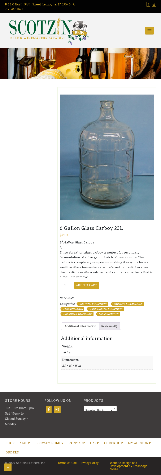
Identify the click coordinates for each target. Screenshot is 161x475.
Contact (77, 443)
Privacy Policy (50, 443)
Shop (10, 443)
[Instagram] (57, 409)
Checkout (113, 443)
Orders (12, 452)
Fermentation (73, 308)
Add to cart (86, 285)
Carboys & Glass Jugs (128, 303)
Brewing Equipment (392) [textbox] (101, 410)
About (25, 443)
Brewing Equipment (93, 303)
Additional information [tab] (80, 326)
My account (139, 443)
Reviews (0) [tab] (109, 326)
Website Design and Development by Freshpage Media (128, 466)
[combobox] (100, 409)
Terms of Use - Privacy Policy (78, 463)
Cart (94, 443)
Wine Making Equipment (106, 308)
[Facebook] (49, 409)
